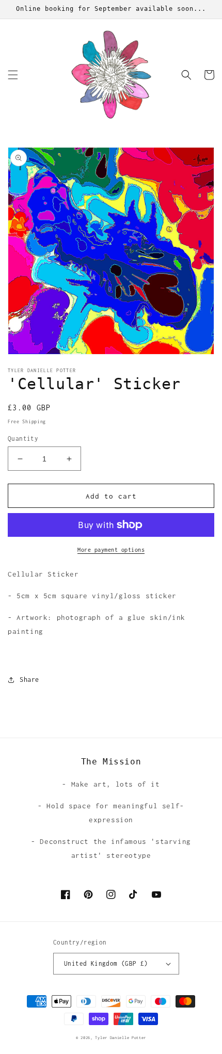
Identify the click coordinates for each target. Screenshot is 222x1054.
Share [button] (29, 679)
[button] (13, 74)
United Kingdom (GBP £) (106, 963)
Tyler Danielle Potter (120, 1037)
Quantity (23, 438)
